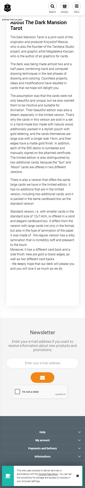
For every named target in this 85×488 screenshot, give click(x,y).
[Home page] (7, 7)
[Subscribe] (42, 377)
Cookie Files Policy (48, 474)
